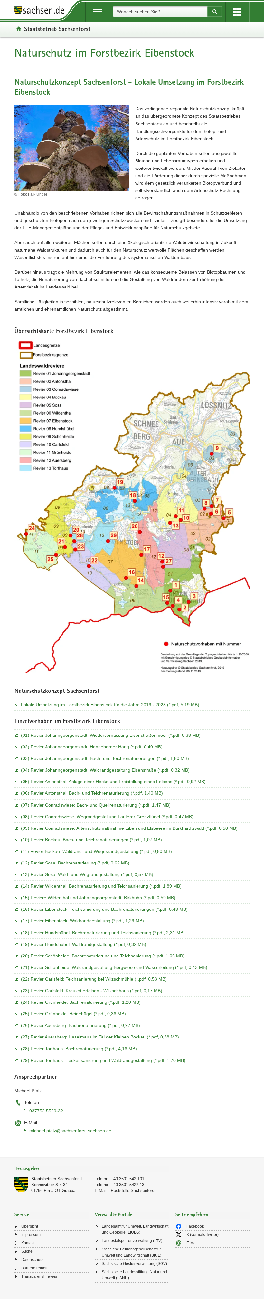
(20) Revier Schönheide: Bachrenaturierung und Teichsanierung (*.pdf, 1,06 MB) (102, 955)
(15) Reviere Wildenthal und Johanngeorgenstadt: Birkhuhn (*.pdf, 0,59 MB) (98, 897)
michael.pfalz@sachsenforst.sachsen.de (70, 1130)
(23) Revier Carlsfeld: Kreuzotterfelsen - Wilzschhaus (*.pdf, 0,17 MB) (91, 990)
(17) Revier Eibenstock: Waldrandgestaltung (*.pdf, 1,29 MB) (82, 920)
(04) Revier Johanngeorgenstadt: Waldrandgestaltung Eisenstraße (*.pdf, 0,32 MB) (105, 770)
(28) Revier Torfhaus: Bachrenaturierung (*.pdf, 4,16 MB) (79, 1048)
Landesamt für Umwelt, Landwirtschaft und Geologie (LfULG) (135, 1229)
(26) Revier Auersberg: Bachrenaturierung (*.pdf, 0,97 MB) (80, 1025)
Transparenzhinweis (39, 1276)
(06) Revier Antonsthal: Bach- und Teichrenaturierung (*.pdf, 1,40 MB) (92, 793)
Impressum (31, 1234)
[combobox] (160, 11)
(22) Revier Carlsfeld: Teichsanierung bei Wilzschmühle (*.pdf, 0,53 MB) (94, 979)
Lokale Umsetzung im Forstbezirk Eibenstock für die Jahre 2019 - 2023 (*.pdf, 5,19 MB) (110, 704)
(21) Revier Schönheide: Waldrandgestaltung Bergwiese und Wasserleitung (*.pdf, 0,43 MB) (114, 967)
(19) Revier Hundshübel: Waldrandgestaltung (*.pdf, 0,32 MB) (83, 944)
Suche (27, 1251)
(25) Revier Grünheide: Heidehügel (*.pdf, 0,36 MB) (73, 1013)
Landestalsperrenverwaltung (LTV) (132, 1241)
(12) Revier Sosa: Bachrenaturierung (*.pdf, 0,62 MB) (75, 862)
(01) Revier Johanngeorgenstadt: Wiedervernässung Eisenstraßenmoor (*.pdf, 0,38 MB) (111, 735)
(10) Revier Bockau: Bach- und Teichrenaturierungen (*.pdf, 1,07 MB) (91, 839)
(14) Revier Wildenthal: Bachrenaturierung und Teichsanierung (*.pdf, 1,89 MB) (101, 886)
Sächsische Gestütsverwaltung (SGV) (134, 1263)
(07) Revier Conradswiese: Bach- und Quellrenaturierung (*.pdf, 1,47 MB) (96, 805)
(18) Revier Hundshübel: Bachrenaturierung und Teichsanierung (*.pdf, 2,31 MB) (103, 932)
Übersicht (29, 1226)
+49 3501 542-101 (127, 1178)
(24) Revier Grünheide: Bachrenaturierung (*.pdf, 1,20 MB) (81, 1002)
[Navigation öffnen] (97, 12)
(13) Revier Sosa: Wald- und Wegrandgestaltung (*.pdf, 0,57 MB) (87, 874)
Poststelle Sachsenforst (133, 1190)
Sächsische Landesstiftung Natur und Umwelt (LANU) (134, 1275)
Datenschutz (32, 1260)
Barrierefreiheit (34, 1268)
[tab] (91, 1169)
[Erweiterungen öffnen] (237, 12)
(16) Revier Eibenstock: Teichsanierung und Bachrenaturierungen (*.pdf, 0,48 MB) (104, 909)
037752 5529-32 (46, 1110)
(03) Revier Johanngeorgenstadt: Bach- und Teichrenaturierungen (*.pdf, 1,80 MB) (105, 758)
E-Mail (192, 1243)
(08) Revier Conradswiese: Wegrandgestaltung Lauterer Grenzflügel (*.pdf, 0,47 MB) (107, 816)
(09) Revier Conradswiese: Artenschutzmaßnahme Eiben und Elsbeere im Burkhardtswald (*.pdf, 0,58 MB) (129, 828)
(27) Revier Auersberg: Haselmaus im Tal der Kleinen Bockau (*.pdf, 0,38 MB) (100, 1036)
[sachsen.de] (41, 11)
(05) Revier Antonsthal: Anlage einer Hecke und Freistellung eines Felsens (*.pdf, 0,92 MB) (113, 781)
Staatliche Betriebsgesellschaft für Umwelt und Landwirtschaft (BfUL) (131, 1252)
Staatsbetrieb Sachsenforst (57, 28)
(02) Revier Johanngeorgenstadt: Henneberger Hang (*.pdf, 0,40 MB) (92, 746)
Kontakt (27, 1243)
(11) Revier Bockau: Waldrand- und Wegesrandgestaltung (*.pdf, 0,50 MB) (96, 851)
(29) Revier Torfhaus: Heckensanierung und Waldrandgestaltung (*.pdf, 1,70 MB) (103, 1060)
